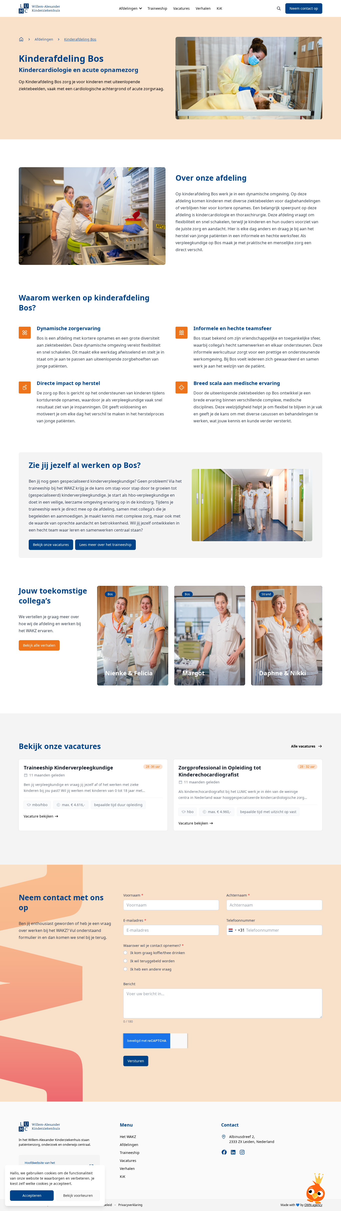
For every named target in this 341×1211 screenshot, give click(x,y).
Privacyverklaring (130, 1205)
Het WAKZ (128, 1136)
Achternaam (238, 895)
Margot (193, 673)
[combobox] (236, 930)
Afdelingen (128, 8)
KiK (219, 8)
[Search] (278, 8)
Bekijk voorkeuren (78, 1195)
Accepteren (31, 1195)
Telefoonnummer (240, 920)
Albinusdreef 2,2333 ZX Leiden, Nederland (251, 1139)
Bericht (129, 984)
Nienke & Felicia (129, 673)
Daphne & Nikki (282, 673)
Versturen (136, 1061)
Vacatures (181, 8)
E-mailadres (134, 920)
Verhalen (203, 8)
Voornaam (133, 895)
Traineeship (157, 8)
